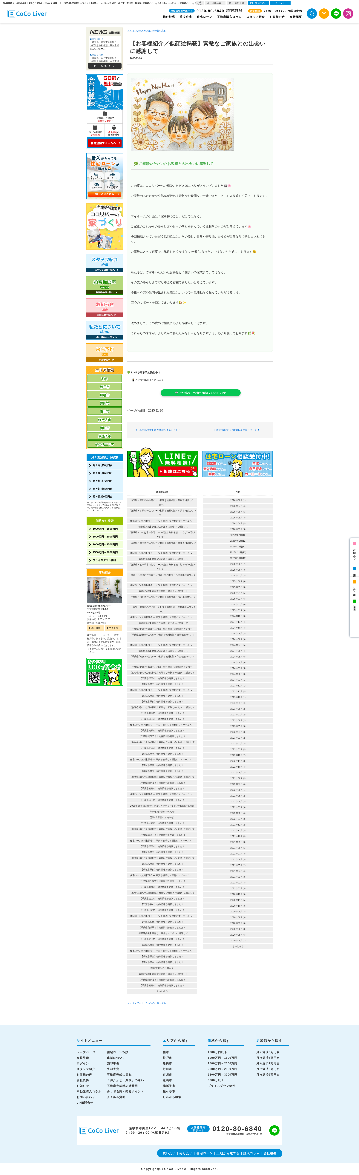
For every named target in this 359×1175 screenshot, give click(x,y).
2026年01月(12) (238, 541)
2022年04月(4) (238, 801)
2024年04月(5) (238, 662)
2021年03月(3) (238, 877)
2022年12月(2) (238, 755)
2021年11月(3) (238, 830)
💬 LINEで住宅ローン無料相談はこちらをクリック (200, 392)
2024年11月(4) (238, 622)
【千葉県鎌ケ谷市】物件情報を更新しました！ (162, 782)
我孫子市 (104, 436)
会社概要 (296, 16)
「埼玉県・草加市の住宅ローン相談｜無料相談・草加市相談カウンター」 (162, 502)
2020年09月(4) (238, 911)
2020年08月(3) (238, 917)
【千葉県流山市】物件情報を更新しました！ (235, 430)
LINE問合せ (85, 1102)
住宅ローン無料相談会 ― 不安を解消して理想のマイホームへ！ (162, 521)
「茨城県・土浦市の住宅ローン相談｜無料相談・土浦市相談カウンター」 (162, 545)
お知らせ (83, 1085)
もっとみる (162, 991)
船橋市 (105, 395)
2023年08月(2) (238, 709)
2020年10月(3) (238, 906)
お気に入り (238, 3)
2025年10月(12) (238, 558)
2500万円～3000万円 (105, 552)
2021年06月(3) (238, 859)
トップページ (86, 1052)
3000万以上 (216, 1080)
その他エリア (104, 444)
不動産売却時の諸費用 (122, 1085)
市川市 (105, 411)
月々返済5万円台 (103, 465)
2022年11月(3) (238, 761)
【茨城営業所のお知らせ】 (162, 817)
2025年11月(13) (238, 552)
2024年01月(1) (238, 680)
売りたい (186, 1153)
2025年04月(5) (238, 593)
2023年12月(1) (238, 685)
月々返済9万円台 (103, 496)
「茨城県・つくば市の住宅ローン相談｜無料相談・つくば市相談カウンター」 (162, 534)
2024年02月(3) (238, 674)
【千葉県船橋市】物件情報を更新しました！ (159, 430)
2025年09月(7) (238, 564)
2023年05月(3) (238, 726)
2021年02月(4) (238, 882)
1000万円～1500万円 (105, 528)
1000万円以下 (217, 1052)
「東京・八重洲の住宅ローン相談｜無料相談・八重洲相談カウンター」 (162, 577)
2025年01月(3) (238, 610)
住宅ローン (204, 16)
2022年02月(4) (238, 813)
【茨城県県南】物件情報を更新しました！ (162, 684)
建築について (116, 1057)
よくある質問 (116, 1097)
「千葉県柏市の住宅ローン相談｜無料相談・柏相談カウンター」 (162, 629)
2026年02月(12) (238, 535)
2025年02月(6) (238, 604)
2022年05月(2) (238, 795)
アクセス (113, 628)
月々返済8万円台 (103, 488)
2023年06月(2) (238, 720)
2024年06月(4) (238, 651)
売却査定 (113, 1069)
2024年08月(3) (238, 639)
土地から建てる (228, 1153)
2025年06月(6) (238, 581)
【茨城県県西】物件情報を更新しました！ (162, 695)
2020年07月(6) (238, 923)
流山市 (105, 428)
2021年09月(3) (238, 842)
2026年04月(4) (238, 523)
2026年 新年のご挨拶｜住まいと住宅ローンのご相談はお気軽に (162, 806)
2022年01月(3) (238, 819)
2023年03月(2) (238, 738)
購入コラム (251, 1153)
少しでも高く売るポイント (125, 1091)
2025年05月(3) (238, 587)
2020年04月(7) (238, 940)
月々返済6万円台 (103, 473)
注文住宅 (186, 16)
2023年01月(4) (238, 749)
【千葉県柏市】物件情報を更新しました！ (162, 904)
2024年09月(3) (238, 633)
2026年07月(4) (238, 506)
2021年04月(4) (238, 871)
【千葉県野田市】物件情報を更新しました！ (162, 678)
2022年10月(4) (238, 767)
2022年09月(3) (238, 772)
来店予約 (354, 572)
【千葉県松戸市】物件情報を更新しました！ (162, 730)
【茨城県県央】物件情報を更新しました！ (162, 701)
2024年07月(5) (238, 645)
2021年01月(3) (238, 888)
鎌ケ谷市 (104, 420)
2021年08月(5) (238, 848)
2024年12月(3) (238, 616)
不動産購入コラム (229, 16)
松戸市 (105, 387)
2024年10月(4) (238, 627)
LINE (354, 608)
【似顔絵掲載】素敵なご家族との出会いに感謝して (162, 526)
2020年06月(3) (238, 929)
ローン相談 (354, 588)
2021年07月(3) (238, 853)
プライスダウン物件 (104, 560)
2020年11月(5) (238, 900)
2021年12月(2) (238, 824)
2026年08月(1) (238, 500)
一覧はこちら (106, 65)
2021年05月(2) (238, 865)
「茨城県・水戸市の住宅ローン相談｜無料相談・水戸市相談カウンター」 (162, 512)
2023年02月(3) (238, 743)
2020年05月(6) (238, 935)
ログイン (83, 1063)
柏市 (105, 379)
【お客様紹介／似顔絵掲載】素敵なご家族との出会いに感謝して (162, 672)
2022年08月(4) (238, 778)
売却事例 (113, 1063)
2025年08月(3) (238, 570)
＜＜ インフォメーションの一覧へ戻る (146, 30)
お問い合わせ (354, 553)
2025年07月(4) (238, 575)
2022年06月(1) (238, 790)
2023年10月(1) (238, 697)
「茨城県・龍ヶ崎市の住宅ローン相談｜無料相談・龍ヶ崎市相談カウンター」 (162, 566)
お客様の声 (277, 16)
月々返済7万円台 (103, 480)
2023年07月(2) (238, 714)
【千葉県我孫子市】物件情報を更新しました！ (162, 736)
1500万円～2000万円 (105, 536)
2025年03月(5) (238, 598)
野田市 (105, 403)
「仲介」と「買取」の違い (125, 1080)
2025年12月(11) (238, 546)
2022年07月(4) (238, 784)
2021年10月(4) (238, 836)
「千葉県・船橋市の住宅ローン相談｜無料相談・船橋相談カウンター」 (162, 609)
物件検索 (169, 16)
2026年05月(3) (238, 517)
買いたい (169, 1153)
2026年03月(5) (238, 529)
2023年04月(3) (238, 732)
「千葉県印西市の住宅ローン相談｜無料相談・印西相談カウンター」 (162, 658)
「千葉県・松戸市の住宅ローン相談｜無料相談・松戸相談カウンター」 (162, 599)
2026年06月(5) (238, 512)
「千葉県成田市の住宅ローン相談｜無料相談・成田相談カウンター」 (162, 636)
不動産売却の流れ (119, 1074)
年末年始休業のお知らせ (162, 811)
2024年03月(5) (238, 668)
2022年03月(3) (238, 807)
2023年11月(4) (238, 691)
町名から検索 (172, 1097)
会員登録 (83, 1057)
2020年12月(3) (238, 894)
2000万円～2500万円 (105, 544)
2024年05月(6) (238, 656)
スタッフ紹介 (255, 16)
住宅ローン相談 (118, 1052)
